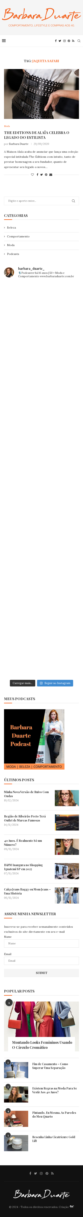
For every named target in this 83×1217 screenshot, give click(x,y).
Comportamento (18, 236)
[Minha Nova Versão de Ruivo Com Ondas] (67, 798)
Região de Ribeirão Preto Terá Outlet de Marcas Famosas (25, 818)
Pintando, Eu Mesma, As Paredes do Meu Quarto (54, 1115)
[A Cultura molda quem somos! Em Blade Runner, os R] (41, 567)
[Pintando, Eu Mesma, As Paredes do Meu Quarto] (16, 1119)
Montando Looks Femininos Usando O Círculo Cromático (42, 1045)
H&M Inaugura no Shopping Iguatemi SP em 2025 (23, 867)
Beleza (11, 227)
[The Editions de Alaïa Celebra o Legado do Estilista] (41, 94)
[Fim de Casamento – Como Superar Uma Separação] (16, 1070)
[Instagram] (64, 41)
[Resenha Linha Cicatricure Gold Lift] (16, 1143)
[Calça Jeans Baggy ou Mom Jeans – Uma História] (67, 895)
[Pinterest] (69, 41)
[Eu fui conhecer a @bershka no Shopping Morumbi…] (41, 524)
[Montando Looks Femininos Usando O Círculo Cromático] (41, 1026)
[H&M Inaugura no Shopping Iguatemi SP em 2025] (67, 871)
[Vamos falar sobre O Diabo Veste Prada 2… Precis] (41, 436)
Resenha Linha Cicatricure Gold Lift (53, 1139)
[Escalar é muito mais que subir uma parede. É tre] (41, 655)
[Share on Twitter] (41, 174)
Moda (11, 245)
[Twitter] (60, 41)
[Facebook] (56, 41)
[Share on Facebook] (37, 174)
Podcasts (13, 254)
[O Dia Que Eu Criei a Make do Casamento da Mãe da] (41, 611)
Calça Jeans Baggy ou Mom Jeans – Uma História (27, 891)
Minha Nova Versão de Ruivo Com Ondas (26, 794)
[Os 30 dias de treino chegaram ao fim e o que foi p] (41, 304)
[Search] (79, 41)
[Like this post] (32, 174)
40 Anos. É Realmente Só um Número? (23, 843)
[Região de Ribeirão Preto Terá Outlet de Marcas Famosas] (67, 822)
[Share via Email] (50, 174)
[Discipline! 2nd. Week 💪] (41, 348)
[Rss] (73, 41)
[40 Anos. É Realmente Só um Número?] (67, 847)
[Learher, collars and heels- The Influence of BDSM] (41, 480)
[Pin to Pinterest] (46, 174)
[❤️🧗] (41, 392)
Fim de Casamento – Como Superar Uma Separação (50, 1066)
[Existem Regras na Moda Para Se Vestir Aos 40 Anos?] (16, 1094)
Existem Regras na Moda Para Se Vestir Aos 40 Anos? (54, 1090)
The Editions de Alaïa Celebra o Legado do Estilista (36, 135)
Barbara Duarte (18, 144)
